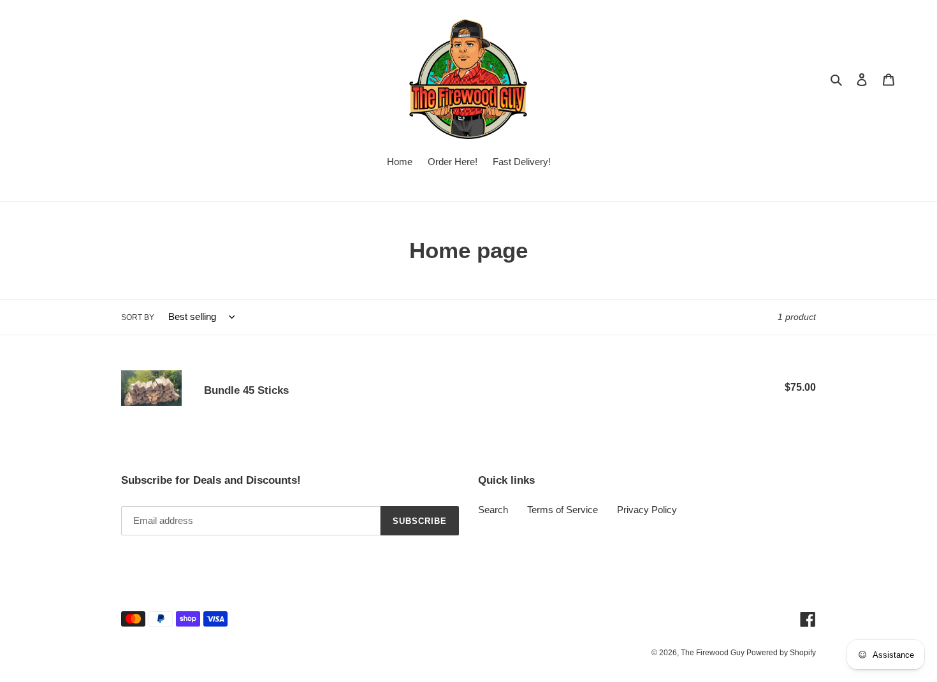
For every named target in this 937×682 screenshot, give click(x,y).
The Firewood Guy (713, 652)
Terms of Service (562, 509)
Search (493, 509)
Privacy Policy (647, 509)
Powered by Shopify (781, 652)
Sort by (137, 317)
